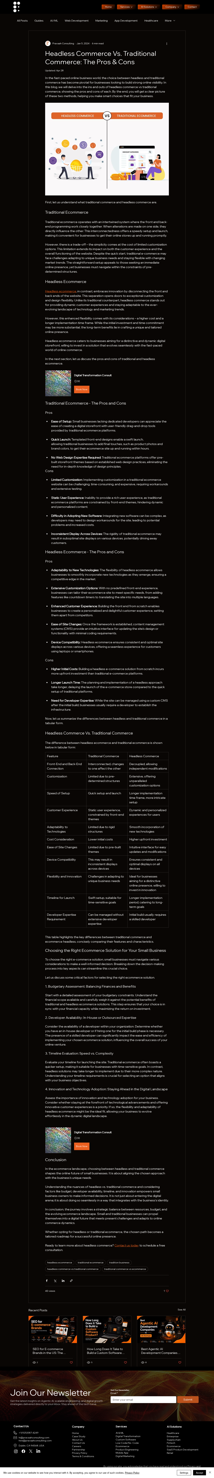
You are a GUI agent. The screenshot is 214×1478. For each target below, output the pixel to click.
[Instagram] (16, 1451)
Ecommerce (122, 1446)
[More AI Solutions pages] (156, 7)
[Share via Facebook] (46, 1280)
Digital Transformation (128, 1436)
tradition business (119, 1262)
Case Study (78, 1436)
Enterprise (173, 1436)
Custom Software (126, 1439)
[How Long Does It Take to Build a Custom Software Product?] (107, 1329)
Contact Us (78, 1442)
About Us (77, 1439)
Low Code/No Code (127, 1442)
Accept (199, 1472)
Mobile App (122, 1452)
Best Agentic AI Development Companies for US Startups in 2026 (159, 1351)
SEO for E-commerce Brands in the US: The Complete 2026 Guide (48, 1351)
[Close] (210, 1472)
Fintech (171, 1442)
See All (182, 1309)
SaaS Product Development (182, 1449)
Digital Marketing (125, 1456)
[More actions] (167, 43)
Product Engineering (127, 1449)
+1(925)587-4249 (28, 1432)
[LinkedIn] (38, 1451)
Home (75, 1433)
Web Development (77, 20)
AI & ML (120, 1432)
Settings (184, 1472)
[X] (30, 1451)
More (168, 20)
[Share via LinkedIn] (63, 1280)
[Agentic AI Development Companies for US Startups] (161, 1329)
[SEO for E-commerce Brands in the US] (53, 1329)
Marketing (101, 20)
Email (114, 1393)
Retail (170, 1452)
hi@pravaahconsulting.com (34, 1437)
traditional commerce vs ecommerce (125, 1269)
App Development (126, 20)
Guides (38, 20)
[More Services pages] (131, 7)
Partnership (78, 1449)
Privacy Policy (79, 1452)
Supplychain (174, 1439)
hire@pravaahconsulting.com (35, 1440)
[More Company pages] (178, 7)
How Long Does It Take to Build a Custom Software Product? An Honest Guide (106, 1351)
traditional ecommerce (90, 1262)
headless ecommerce (59, 1262)
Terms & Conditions (83, 1456)
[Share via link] (71, 1280)
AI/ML (54, 20)
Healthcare (151, 20)
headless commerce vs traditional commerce (72, 1269)
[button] (107, 383)
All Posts (22, 20)
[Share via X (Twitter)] (55, 1280)
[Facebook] (23, 1451)
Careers (76, 1446)
